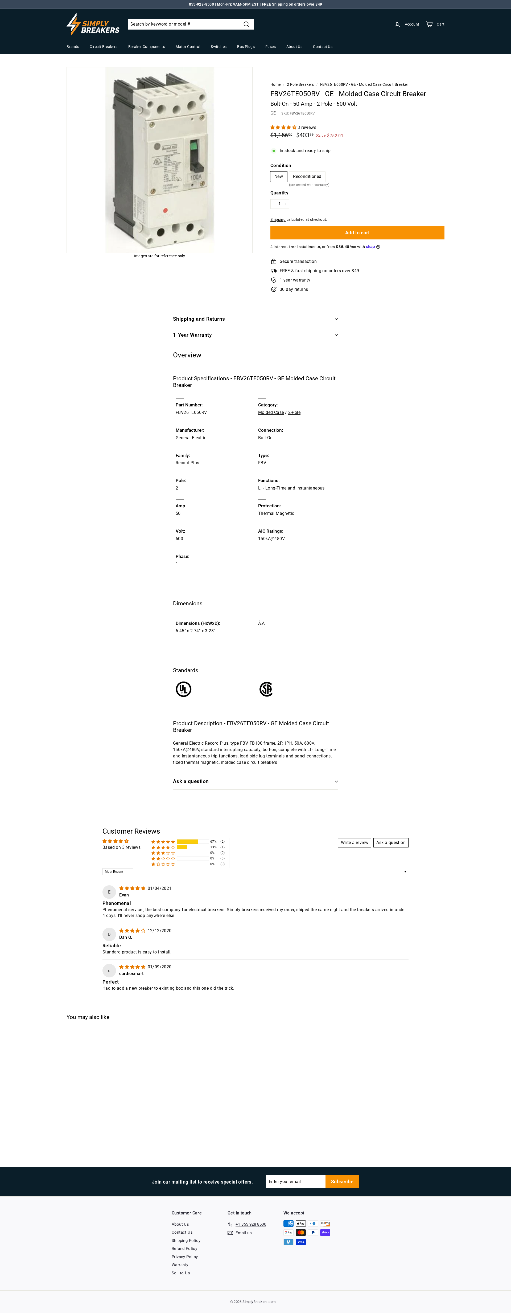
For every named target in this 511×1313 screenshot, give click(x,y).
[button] (284, 127)
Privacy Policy (185, 1256)
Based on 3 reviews (121, 847)
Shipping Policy (186, 1240)
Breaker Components (146, 46)
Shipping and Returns (199, 319)
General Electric (191, 437)
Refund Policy (184, 1248)
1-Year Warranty (192, 335)
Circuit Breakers (103, 46)
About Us (294, 46)
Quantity (279, 192)
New (278, 176)
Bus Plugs (246, 46)
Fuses (270, 46)
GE (273, 113)
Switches (218, 46)
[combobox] (191, 24)
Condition (280, 165)
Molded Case (271, 412)
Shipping (278, 219)
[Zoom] (159, 160)
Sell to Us (181, 1273)
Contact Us (322, 46)
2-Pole (294, 412)
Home (275, 84)
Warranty (180, 1264)
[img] (132, 888)
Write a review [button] (355, 842)
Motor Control (188, 46)
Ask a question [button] (391, 842)
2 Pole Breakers (300, 84)
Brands (73, 46)
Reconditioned (307, 178)
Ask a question (191, 781)
